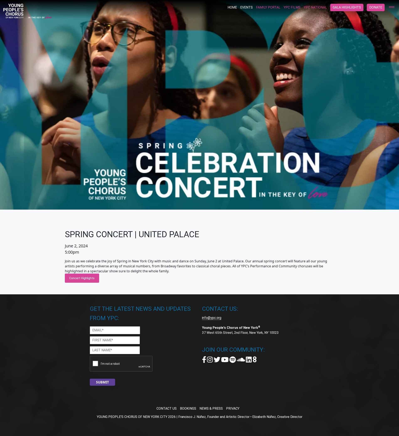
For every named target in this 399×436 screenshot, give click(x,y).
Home (232, 7)
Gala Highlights (347, 7)
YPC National (315, 7)
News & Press (211, 408)
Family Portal (268, 7)
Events (246, 7)
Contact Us (166, 408)
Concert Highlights (82, 278)
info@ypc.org (211, 318)
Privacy (232, 408)
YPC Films (292, 7)
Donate (375, 7)
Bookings (188, 408)
